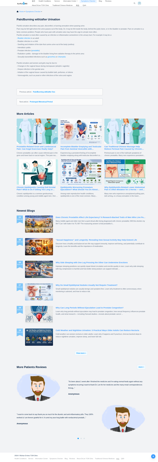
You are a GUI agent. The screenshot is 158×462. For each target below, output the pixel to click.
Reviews (72, 458)
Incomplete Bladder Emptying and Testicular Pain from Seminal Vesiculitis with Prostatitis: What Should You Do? (81, 148)
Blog (66, 458)
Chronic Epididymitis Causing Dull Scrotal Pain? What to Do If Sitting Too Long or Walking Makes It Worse (36, 188)
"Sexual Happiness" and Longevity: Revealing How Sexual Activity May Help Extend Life (96, 240)
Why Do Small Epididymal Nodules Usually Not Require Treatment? (86, 285)
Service (30, 458)
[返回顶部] (153, 456)
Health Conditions (21, 458)
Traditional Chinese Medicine (62, 5)
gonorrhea (51, 57)
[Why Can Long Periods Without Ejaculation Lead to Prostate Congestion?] (39, 314)
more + (141, 367)
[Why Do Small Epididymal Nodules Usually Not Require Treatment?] (39, 292)
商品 (77, 5)
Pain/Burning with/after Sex (44, 92)
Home (21, 11)
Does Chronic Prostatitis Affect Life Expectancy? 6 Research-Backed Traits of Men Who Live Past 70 (100, 217)
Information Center (41, 458)
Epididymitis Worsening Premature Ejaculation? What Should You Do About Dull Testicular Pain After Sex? (79, 188)
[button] (78, 438)
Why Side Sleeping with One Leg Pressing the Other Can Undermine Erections (92, 262)
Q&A (84, 5)
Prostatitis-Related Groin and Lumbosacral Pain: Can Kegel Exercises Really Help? (36, 148)
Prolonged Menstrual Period (41, 102)
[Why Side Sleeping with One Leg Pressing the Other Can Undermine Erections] (39, 269)
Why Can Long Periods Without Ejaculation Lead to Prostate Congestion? (89, 308)
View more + (81, 353)
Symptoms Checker (33, 11)
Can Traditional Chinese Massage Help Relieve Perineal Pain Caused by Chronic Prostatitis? (123, 148)
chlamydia (62, 57)
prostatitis (35, 50)
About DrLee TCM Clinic (40, 5)
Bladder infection (24, 38)
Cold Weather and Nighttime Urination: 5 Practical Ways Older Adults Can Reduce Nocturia (97, 330)
